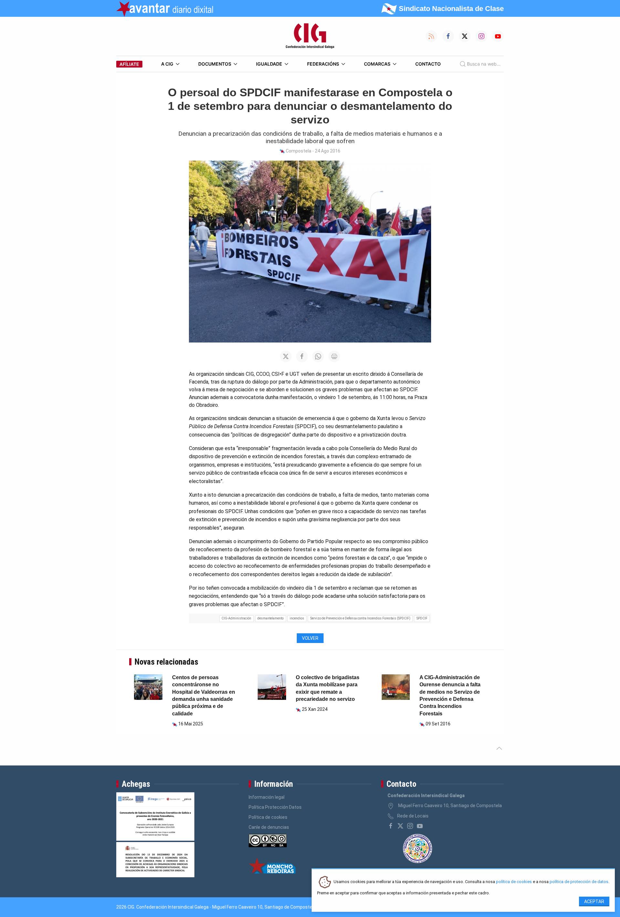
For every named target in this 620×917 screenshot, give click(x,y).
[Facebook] (391, 826)
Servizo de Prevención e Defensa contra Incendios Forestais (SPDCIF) (360, 618)
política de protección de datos (579, 882)
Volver (310, 638)
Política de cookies (268, 817)
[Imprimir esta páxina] (334, 356)
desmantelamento (270, 618)
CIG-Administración (236, 618)
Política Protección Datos (275, 807)
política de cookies (514, 882)
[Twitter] (400, 826)
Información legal (266, 797)
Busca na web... (484, 64)
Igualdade (269, 64)
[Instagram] (410, 826)
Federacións (323, 64)
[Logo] (310, 36)
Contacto (428, 64)
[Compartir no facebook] (302, 356)
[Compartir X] (286, 356)
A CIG (167, 64)
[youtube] (420, 826)
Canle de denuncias (269, 827)
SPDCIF (422, 618)
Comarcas (377, 64)
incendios (297, 618)
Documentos (214, 64)
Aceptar (594, 901)
